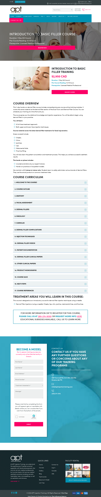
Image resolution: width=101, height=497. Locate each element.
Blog (48, 16)
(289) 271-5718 (87, 9)
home (41, 464)
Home (12, 16)
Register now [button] (42, 48)
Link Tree (41, 483)
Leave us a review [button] (20, 2)
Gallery (54, 16)
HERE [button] (79, 316)
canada (54, 471)
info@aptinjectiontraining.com (84, 3)
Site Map (64, 493)
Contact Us (14, 20)
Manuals (36, 16)
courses (41, 468)
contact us (55, 464)
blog (40, 474)
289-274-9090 (44, 316)
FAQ (42, 16)
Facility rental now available (78, 480)
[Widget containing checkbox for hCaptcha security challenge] (25, 417)
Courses (18, 16)
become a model (44, 480)
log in (53, 468)
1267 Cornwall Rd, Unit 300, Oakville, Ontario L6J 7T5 (61, 3)
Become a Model (73, 16)
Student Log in (83, 1)
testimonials (43, 477)
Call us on (77, 10)
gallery (41, 471)
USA (53, 474)
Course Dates (27, 16)
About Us (61, 16)
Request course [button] (70, 92)
